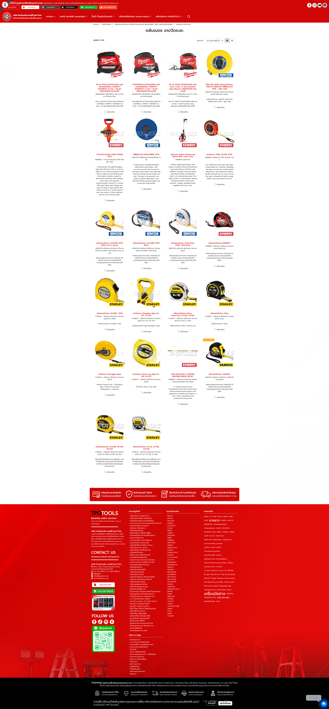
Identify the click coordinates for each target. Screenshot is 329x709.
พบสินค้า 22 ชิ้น (98, 40)
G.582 (206, 520)
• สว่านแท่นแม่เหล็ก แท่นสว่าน (139, 565)
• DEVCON (170, 521)
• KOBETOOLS (171, 547)
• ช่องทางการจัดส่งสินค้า (137, 659)
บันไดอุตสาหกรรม (209, 567)
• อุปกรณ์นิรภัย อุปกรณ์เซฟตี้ (139, 618)
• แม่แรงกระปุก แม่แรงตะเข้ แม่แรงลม (142, 560)
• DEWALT (170, 523)
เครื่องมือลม (230, 594)
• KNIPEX (169, 545)
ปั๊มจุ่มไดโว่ (207, 578)
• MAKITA (169, 567)
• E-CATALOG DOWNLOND (139, 642)
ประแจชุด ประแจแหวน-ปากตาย (213, 570)
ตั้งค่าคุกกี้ (211, 703)
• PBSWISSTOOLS (172, 589)
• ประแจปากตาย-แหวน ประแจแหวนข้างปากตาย (145, 523)
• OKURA (169, 584)
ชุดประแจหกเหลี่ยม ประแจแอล (213, 543)
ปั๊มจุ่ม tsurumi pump (228, 574)
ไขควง (218, 601)
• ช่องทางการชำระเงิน (136, 657)
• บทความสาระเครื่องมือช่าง (138, 647)
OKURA (218, 528)
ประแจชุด (219, 567)
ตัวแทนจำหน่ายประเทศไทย (212, 551)
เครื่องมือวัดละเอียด (210, 597)
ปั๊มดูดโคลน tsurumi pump (226, 578)
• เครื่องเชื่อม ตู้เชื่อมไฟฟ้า (138, 613)
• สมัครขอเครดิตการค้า (137, 671)
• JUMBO (169, 533)
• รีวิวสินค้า (132, 649)
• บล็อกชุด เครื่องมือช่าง (137, 528)
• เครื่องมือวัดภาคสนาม (137, 611)
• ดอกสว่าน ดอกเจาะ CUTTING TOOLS (143, 601)
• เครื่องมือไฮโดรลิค (136, 552)
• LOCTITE (170, 560)
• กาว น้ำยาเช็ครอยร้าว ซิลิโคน (139, 599)
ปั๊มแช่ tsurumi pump (211, 586)
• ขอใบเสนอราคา (134, 640)
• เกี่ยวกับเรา (133, 661)
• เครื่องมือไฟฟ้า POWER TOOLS (141, 545)
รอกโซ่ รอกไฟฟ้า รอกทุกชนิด (73, 16)
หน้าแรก (50, 16)
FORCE (225, 517)
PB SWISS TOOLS (210, 532)
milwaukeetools (209, 528)
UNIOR (232, 532)
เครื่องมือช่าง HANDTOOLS (168, 16)
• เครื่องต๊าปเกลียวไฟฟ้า (137, 569)
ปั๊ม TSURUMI (229, 570)
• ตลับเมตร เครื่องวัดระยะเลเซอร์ (140, 579)
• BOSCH (169, 518)
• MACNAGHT (171, 562)
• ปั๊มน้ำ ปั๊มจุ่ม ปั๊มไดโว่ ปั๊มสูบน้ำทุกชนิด (142, 608)
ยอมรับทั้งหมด (225, 703)
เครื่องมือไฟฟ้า (223, 597)
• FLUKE (169, 528)
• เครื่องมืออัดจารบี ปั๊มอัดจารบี (140, 550)
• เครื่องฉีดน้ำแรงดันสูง (137, 582)
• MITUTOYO (171, 577)
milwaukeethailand (220, 524)
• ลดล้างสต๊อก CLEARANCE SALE (141, 644)
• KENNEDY (170, 540)
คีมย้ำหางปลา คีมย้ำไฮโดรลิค (213, 540)
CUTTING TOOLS (216, 517)
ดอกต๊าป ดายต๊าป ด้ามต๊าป (212, 547)
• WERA (169, 613)
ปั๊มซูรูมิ (213, 578)
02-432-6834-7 (100, 571)
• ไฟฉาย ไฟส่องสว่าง (136, 538)
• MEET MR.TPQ (135, 664)
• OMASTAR (170, 586)
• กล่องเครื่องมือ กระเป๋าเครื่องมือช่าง (142, 535)
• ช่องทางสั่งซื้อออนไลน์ (137, 652)
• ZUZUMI (169, 616)
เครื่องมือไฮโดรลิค (209, 601)
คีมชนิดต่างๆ (220, 536)
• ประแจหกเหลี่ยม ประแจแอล (139, 525)
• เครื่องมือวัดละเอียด (136, 574)
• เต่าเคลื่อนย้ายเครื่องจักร (138, 557)
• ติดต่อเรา (133, 674)
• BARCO (169, 516)
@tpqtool (97, 574)
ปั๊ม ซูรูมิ (206, 574)
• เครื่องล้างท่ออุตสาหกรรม (138, 586)
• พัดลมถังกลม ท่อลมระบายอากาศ (141, 623)
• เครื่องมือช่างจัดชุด (136, 530)
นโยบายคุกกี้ (114, 704)
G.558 (230, 517)
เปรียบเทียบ (111, 112)
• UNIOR (169, 608)
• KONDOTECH (171, 552)
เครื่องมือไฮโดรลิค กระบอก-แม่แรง (134, 16)
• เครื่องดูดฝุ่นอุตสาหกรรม (138, 584)
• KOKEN (169, 550)
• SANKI (169, 594)
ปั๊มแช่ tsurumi (229, 582)
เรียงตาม (201, 40)
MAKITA (230, 520)
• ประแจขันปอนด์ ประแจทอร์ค (139, 543)
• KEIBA (169, 538)
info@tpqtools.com (101, 576)
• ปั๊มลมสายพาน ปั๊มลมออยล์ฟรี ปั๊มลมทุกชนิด (144, 591)
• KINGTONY (170, 543)
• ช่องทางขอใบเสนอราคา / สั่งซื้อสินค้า (142, 654)
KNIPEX (223, 520)
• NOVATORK (171, 582)
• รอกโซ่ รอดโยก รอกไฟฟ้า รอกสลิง (142, 562)
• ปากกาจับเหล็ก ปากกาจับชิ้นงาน (140, 540)
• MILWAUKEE (171, 572)
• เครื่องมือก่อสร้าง (135, 567)
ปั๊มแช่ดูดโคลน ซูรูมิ (225, 586)
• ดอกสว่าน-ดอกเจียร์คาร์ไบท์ (139, 604)
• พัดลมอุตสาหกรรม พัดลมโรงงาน (141, 626)
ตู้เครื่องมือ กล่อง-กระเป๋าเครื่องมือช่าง (215, 559)
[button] (189, 16)
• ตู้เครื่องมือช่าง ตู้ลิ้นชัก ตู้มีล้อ (140, 533)
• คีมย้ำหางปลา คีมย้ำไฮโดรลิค (139, 555)
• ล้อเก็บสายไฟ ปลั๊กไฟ (137, 621)
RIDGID (219, 532)
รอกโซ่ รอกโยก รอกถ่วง (224, 590)
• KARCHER (170, 535)
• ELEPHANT (171, 525)
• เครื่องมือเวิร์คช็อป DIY (137, 589)
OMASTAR (225, 528)
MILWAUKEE (208, 524)
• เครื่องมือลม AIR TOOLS (138, 547)
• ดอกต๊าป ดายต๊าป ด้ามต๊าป (139, 606)
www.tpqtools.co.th (101, 578)
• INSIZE (169, 530)
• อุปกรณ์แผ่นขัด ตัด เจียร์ (138, 630)
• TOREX (169, 604)
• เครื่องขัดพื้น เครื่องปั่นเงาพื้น (139, 616)
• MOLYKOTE (171, 579)
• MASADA (170, 569)
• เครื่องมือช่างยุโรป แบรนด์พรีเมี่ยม (141, 521)
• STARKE (169, 599)
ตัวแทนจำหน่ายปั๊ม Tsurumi (213, 555)
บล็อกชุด (230, 563)
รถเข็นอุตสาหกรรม (210, 590)
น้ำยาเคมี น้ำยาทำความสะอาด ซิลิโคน (215, 563)
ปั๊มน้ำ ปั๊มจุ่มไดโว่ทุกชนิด (102, 16)
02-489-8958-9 (113, 571)
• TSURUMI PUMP (172, 606)
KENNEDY (214, 520)
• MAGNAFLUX (171, 565)
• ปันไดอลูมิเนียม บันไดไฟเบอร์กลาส (141, 594)
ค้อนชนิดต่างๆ (227, 540)
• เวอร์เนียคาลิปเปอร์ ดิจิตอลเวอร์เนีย (142, 577)
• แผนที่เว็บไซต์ (134, 666)
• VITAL (169, 611)
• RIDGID (169, 591)
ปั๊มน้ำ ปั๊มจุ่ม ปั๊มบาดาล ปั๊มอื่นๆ (213, 582)
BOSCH (206, 517)
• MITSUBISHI (171, 574)
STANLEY (225, 532)
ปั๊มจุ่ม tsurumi (215, 574)
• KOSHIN (169, 555)
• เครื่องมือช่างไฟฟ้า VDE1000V (140, 518)
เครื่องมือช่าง (214, 594)
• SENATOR (170, 596)
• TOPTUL (170, 601)
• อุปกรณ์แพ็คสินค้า (135, 628)
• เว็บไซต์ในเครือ (134, 669)
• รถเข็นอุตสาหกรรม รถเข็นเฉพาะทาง (142, 596)
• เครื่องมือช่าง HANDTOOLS (139, 516)
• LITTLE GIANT (172, 557)
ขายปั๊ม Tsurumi (209, 536)
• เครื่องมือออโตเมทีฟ (136, 572)
